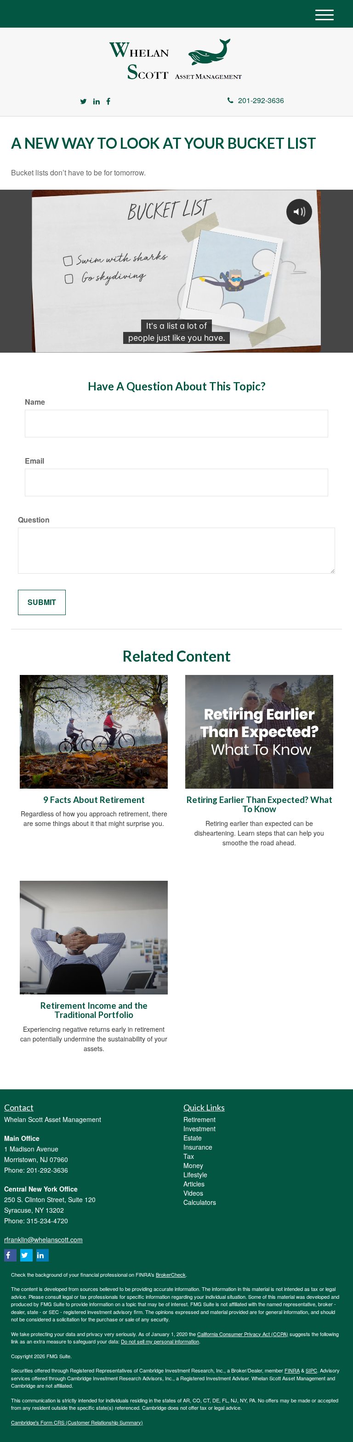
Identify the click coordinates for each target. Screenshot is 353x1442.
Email (34, 461)
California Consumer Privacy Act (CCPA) (242, 1333)
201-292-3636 (261, 100)
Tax (188, 1156)
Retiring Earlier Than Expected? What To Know (259, 804)
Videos (193, 1193)
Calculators (199, 1202)
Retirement (199, 1119)
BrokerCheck (171, 1274)
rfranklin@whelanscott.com (43, 1239)
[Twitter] (83, 101)
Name (35, 402)
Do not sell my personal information (160, 1341)
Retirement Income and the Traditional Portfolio (94, 1010)
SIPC (311, 1370)
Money (193, 1165)
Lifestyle (195, 1174)
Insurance (197, 1146)
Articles (194, 1183)
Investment (199, 1128)
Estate (192, 1137)
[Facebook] (108, 101)
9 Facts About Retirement (94, 800)
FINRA (292, 1370)
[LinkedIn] (96, 101)
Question (34, 520)
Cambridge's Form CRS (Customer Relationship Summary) (77, 1422)
